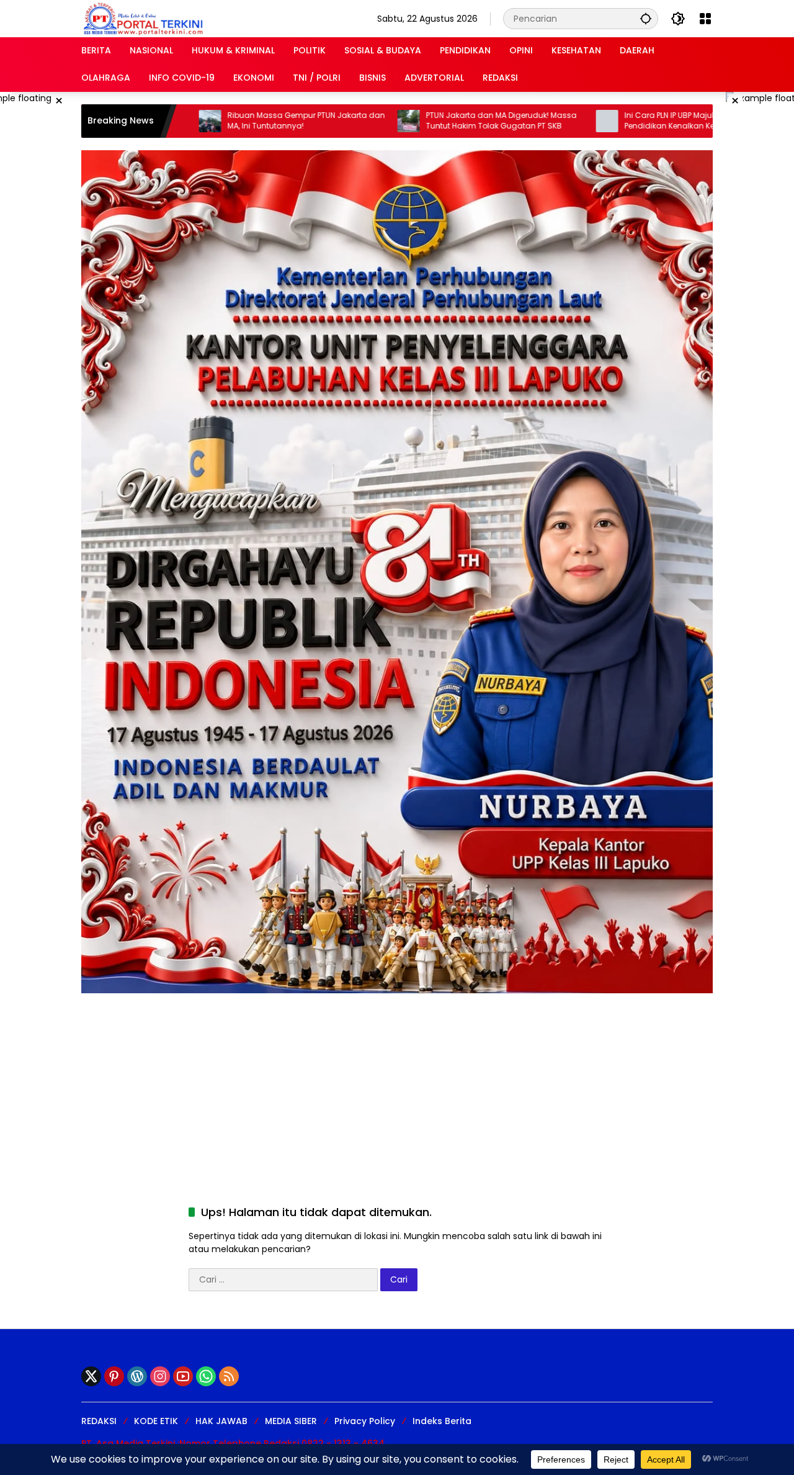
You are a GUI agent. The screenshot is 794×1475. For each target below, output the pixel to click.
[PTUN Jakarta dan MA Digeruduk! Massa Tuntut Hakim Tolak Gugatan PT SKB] (340, 121)
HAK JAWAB (221, 1421)
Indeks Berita (442, 1421)
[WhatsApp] (206, 1376)
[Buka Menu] (705, 18)
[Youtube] (183, 1376)
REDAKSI (99, 1421)
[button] (645, 18)
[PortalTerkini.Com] (143, 18)
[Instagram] (160, 1376)
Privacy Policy (364, 1421)
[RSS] (229, 1376)
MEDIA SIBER (291, 1421)
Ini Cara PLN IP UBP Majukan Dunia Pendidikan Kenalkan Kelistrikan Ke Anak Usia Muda (631, 121)
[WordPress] (137, 1376)
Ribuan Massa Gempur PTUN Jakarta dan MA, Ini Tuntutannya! (237, 121)
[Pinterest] (114, 1376)
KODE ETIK (156, 1421)
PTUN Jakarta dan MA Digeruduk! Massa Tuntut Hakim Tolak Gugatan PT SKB (432, 121)
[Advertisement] (397, 1080)
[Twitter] (91, 1376)
